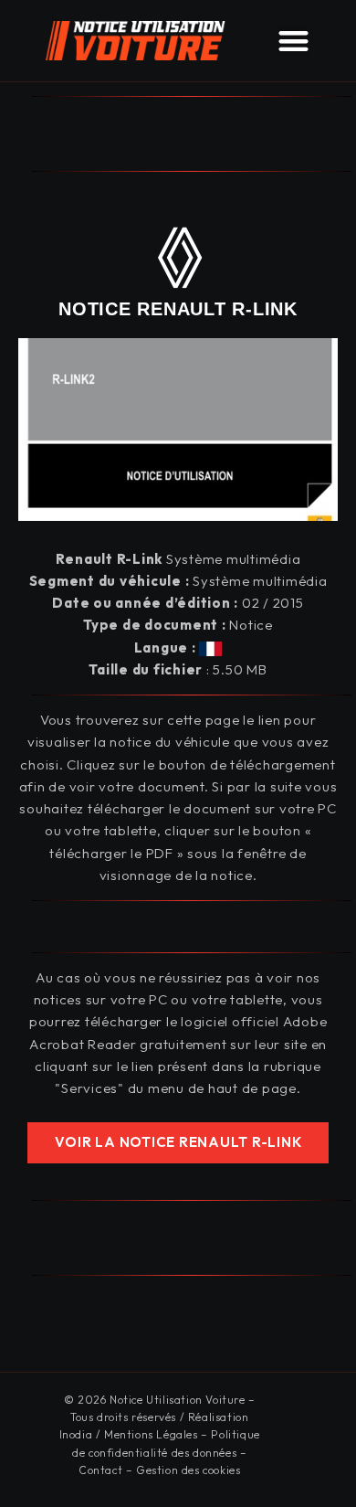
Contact (100, 1470)
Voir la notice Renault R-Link (178, 1142)
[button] (293, 41)
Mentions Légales (151, 1434)
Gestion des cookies (188, 1470)
